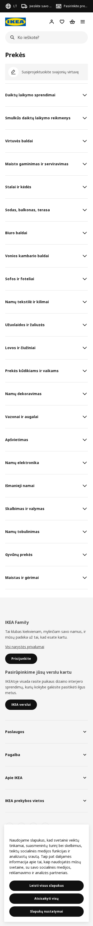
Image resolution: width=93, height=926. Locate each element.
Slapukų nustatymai (46, 911)
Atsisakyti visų (46, 898)
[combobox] (45, 37)
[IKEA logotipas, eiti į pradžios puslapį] (15, 22)
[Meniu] (83, 22)
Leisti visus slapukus (46, 885)
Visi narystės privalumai (24, 646)
